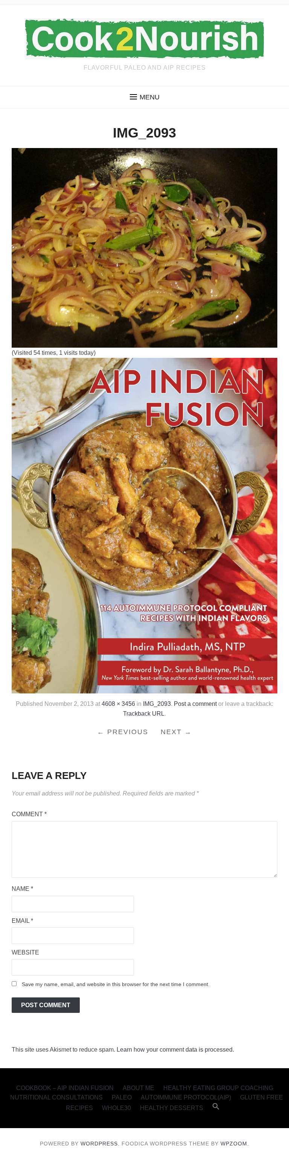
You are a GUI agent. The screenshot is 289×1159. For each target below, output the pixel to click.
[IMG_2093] (145, 247)
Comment (29, 814)
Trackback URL (143, 713)
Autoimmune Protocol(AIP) (186, 1097)
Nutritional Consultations (56, 1097)
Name (22, 889)
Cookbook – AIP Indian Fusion (65, 1088)
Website (25, 952)
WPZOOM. (235, 1144)
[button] (145, 97)
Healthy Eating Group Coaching (218, 1088)
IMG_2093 (157, 704)
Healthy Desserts (171, 1108)
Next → (176, 732)
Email (22, 921)
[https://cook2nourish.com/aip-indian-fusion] (145, 525)
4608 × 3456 (118, 704)
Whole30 (116, 1108)
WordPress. (100, 1144)
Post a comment (195, 704)
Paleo (122, 1097)
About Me (138, 1088)
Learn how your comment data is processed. (175, 1049)
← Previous (122, 732)
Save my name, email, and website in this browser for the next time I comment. (116, 984)
